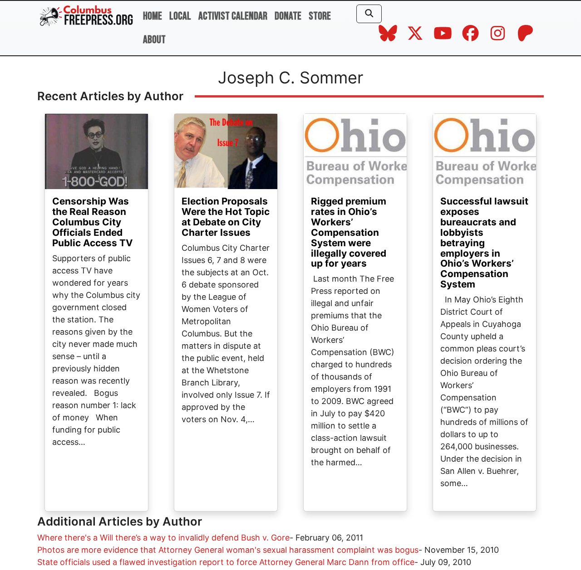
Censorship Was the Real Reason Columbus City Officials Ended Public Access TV (92, 221)
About (154, 39)
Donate (288, 16)
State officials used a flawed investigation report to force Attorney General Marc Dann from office (225, 562)
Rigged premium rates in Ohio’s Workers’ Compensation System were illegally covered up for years (348, 232)
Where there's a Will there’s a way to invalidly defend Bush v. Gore (163, 537)
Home (152, 16)
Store (320, 16)
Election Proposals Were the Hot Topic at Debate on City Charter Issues (226, 216)
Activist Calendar (232, 16)
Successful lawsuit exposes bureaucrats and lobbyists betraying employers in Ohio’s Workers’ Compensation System (484, 242)
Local (180, 16)
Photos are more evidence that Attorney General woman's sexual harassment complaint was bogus (228, 550)
